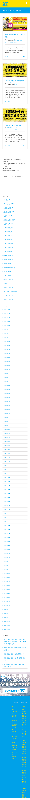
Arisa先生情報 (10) (9, 268)
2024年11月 (7, 377)
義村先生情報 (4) (8, 280)
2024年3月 (7, 405)
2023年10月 (7, 425)
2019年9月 (7, 621)
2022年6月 (7, 489)
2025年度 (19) (9, 228)
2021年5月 (7, 541)
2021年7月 (7, 533)
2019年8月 (7, 625)
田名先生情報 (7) (8, 272)
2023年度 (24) (9, 248)
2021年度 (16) (9, 240)
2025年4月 (7, 358)
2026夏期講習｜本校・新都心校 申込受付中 (24, 777)
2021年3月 (7, 549)
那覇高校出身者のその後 (13, 125)
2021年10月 (7, 521)
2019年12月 (7, 609)
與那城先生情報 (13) (10, 220)
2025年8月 (7, 342)
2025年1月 (7, 369)
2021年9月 (7, 525)
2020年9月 (7, 573)
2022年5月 (7, 493)
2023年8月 (7, 433)
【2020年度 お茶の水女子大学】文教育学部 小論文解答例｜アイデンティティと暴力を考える (15, 641)
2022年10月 (7, 473)
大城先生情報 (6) (8, 260)
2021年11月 (7, 517)
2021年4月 (7, 545)
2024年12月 (7, 373)
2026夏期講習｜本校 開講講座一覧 (14, 654)
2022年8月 (7, 481)
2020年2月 (7, 601)
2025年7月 (7, 346)
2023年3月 (7, 453)
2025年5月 (7, 354)
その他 (15, 84)
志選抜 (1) (6, 284)
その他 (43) (7, 200)
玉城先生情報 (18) (9, 212)
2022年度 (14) (9, 244)
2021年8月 (7, 529)
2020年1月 (7, 605)
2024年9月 (7, 386)
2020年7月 (7, 581)
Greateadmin (9, 39)
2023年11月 (7, 421)
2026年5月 (7, 318)
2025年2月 (7, 365)
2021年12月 (7, 513)
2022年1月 (7, 509)
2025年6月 (7, 350)
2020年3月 (7, 597)
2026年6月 (7, 314)
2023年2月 (7, 457)
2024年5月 (7, 401)
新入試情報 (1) (9, 276)
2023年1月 (7, 461)
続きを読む (7, 56)
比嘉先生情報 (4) (8, 299)
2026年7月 (7, 310)
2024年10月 (7, 382)
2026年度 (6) (8, 232)
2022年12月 (7, 465)
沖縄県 (15, 42)
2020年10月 (7, 569)
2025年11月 (7, 334)
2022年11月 (7, 469)
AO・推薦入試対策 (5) (10, 291)
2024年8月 (7, 390)
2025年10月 (7, 338)
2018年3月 (7, 629)
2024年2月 (7, 409)
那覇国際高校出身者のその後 (14, 81)
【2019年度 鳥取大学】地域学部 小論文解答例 (24, 747)
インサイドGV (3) (9, 295)
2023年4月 (7, 449)
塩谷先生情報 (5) (8, 256)
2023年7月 (7, 437)
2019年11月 (7, 613)
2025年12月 (7, 330)
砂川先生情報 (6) (8, 288)
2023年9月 (7, 429)
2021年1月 (7, 557)
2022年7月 (7, 485)
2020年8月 (7, 577)
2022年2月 (7, 505)
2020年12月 (7, 561)
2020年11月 (7, 565)
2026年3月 (7, 326)
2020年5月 (7, 589)
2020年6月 (7, 585)
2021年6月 (7, 537)
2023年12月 (7, 417)
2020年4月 (7, 593)
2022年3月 (7, 501)
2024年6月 (7, 398)
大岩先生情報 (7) (8, 208)
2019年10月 (7, 617)
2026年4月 (7, 322)
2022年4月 (7, 497)
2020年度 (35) (9, 236)
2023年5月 (7, 445)
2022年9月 (7, 477)
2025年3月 (7, 362)
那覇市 (11, 42)
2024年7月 (7, 394)
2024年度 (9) (8, 252)
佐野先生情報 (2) (8, 264)
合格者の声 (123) (9, 224)
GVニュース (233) (9, 204)
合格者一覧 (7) (8, 216)
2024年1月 (7, 413)
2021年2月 (7, 553)
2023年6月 (7, 441)
